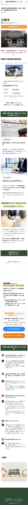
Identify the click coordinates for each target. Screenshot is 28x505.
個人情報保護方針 (9, 499)
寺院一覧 (4, 457)
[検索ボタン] (1, 1)
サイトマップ (15, 499)
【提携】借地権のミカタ (18, 500)
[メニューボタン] (26, 1)
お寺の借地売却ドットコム (14, 1)
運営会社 (20, 499)
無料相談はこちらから (9, 500)
